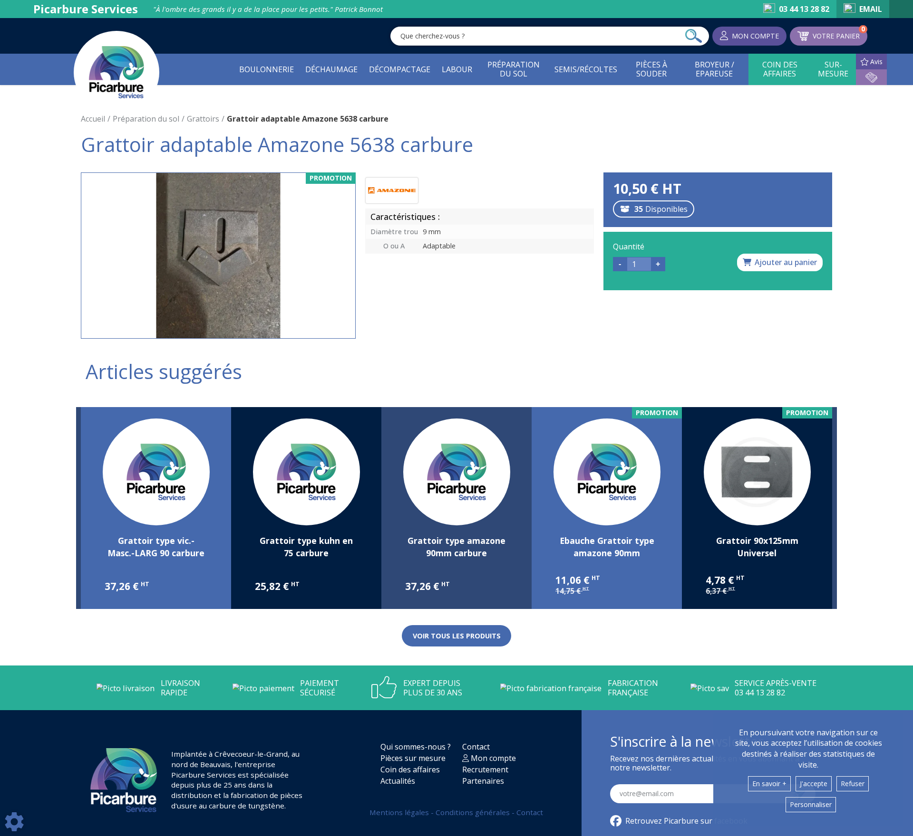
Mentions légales (400, 812)
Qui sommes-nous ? (415, 746)
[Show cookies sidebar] (14, 821)
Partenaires (483, 781)
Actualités (397, 781)
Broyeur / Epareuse (714, 69)
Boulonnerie (266, 69)
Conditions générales (474, 812)
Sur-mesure (833, 69)
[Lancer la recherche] (693, 36)
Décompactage (399, 69)
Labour (457, 69)
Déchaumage (331, 69)
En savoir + (769, 783)
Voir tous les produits (457, 635)
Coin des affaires (779, 69)
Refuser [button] (852, 783)
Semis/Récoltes (585, 69)
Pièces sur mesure (413, 758)
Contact (476, 746)
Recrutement (485, 769)
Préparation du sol (513, 69)
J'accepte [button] (813, 783)
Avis (876, 61)
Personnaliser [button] (811, 804)
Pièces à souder (651, 69)
